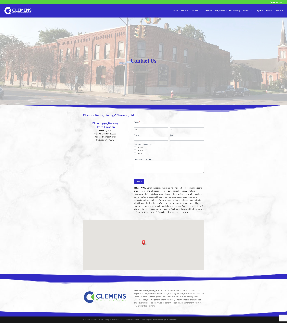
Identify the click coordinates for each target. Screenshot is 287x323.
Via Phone (139, 147)
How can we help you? (143, 159)
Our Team (194, 11)
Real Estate (207, 11)
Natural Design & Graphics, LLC (167, 319)
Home (175, 11)
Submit (139, 181)
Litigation (259, 11)
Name (137, 122)
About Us (184, 11)
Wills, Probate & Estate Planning (227, 11)
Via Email (139, 150)
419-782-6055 (110, 123)
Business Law (248, 11)
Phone (137, 135)
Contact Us (279, 11)
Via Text (139, 153)
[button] (144, 242)
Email (172, 135)
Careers (269, 11)
